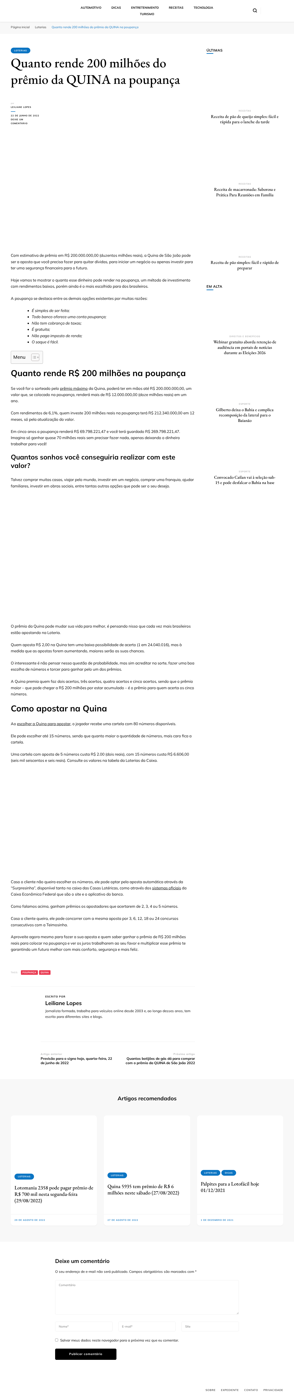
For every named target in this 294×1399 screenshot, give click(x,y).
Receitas (176, 7)
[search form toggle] (255, 10)
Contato (251, 1390)
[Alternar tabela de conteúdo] (33, 357)
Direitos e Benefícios (244, 336)
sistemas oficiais (166, 887)
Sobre (211, 1390)
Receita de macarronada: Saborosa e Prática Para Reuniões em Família (245, 192)
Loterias (20, 50)
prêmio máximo (74, 388)
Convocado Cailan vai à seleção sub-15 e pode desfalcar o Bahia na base (244, 480)
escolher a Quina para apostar (44, 723)
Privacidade (273, 1390)
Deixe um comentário (26, 121)
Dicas (116, 7)
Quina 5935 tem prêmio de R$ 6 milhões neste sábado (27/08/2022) (143, 1189)
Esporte (245, 404)
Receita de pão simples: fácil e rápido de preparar (245, 265)
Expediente (230, 1390)
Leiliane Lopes (21, 107)
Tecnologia (203, 7)
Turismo (147, 14)
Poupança (29, 972)
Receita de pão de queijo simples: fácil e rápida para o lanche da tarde (245, 119)
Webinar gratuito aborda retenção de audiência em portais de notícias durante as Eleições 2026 (244, 347)
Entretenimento (145, 7)
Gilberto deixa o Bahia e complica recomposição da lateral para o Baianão (245, 415)
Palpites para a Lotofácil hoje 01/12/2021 (230, 1187)
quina (45, 972)
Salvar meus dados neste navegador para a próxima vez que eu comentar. (119, 1340)
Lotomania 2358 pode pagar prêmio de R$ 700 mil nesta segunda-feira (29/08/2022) (53, 1194)
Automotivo (91, 7)
